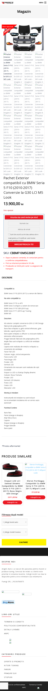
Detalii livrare (12, 629)
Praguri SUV (10, 673)
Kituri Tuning (11, 665)
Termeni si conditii (14, 621)
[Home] (6, 2)
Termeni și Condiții (35, 685)
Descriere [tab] (7, 277)
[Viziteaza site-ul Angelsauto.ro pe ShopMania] (8, 602)
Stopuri (8, 677)
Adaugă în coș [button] (12, 502)
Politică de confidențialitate (15, 685)
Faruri (7, 669)
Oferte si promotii (14, 661)
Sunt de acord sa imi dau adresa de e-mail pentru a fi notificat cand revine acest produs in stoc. (23, 237)
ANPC (6, 633)
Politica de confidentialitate (20, 625)
